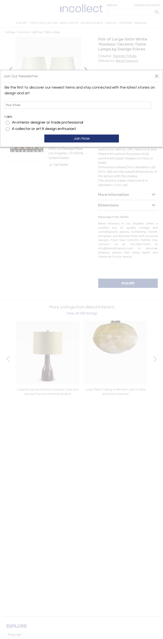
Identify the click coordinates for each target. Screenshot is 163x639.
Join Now (82, 138)
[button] (157, 76)
